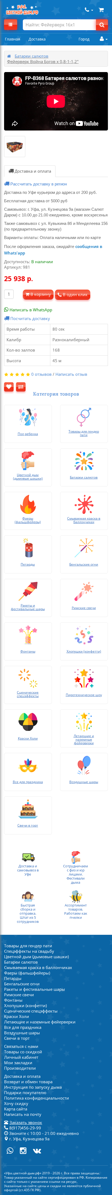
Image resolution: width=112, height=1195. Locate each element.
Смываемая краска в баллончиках (38, 967)
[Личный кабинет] (102, 39)
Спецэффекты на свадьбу (29, 951)
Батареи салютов (31, 56)
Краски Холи (16, 1016)
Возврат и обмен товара (28, 1081)
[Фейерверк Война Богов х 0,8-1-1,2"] (14, 146)
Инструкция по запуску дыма (33, 1087)
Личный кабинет (21, 1057)
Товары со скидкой (23, 1051)
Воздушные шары (22, 1032)
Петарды (12, 978)
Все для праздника (22, 1027)
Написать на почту (22, 1114)
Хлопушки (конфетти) (25, 1005)
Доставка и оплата (32, 171)
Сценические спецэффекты (31, 1011)
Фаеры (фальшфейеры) (27, 973)
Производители (20, 1068)
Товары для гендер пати (28, 945)
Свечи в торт (17, 1038)
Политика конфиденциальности (36, 1098)
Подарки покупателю (25, 1092)
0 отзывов (41, 374)
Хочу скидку (16, 1103)
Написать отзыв (71, 374)
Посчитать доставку (29, 318)
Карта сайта (15, 1109)
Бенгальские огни (22, 983)
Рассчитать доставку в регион (38, 184)
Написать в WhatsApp (30, 309)
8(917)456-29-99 (24, 1128)
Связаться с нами (21, 1046)
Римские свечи (19, 994)
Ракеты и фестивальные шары (34, 989)
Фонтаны (13, 1000)
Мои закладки (18, 1062)
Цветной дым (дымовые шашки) (36, 956)
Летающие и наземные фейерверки (40, 1022)
